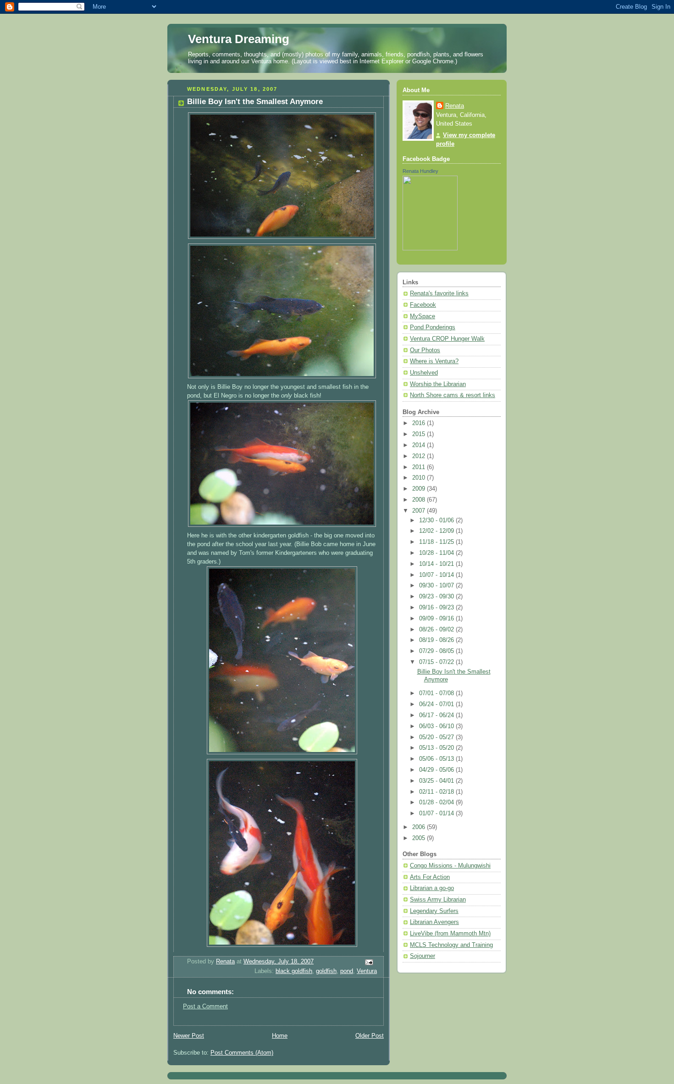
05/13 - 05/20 (437, 748)
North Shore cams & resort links (452, 395)
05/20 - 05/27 (437, 737)
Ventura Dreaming (238, 39)
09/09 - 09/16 (437, 618)
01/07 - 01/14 (437, 813)
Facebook (423, 305)
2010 (419, 478)
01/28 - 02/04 (437, 802)
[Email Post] (368, 962)
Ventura (367, 971)
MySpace (422, 316)
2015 (419, 434)
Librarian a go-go (432, 888)
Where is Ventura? (434, 361)
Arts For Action (430, 877)
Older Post (369, 1036)
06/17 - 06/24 (437, 715)
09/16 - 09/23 (437, 607)
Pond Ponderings (432, 327)
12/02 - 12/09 (437, 531)
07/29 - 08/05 (437, 651)
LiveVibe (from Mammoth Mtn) (450, 933)
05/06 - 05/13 (437, 759)
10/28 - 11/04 (437, 553)
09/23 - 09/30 (437, 596)
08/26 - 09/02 (437, 629)
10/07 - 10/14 (437, 575)
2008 (419, 500)
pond (346, 971)
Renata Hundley (420, 171)
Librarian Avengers (434, 922)
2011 (419, 467)
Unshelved (424, 373)
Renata (454, 106)
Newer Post (188, 1036)
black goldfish (294, 971)
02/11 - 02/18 (437, 792)
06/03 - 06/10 (437, 726)
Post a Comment (205, 1006)
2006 (419, 827)
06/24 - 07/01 (437, 704)
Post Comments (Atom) (241, 1053)
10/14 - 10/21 (437, 564)
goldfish (326, 971)
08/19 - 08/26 (437, 640)
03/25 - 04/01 (437, 781)
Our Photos (425, 350)
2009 (419, 489)
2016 (419, 423)
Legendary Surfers (434, 911)
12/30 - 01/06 (437, 520)
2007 (419, 511)
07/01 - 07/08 (437, 693)
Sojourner (422, 956)
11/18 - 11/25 (437, 542)
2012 (419, 456)
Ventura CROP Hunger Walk (447, 339)
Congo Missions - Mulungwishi (450, 866)
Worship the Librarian (438, 384)
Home (279, 1036)
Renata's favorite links (439, 293)
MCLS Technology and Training (451, 945)
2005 (419, 838)
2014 (419, 445)
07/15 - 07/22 (437, 662)
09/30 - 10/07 (437, 585)
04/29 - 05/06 (437, 770)
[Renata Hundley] (430, 248)
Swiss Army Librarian (438, 899)
